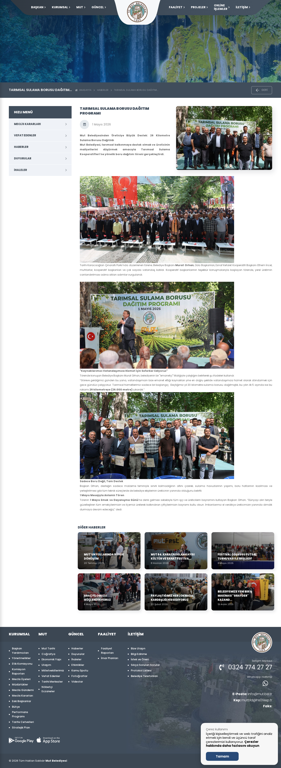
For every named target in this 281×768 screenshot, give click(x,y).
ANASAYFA (85, 90)
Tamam (222, 756)
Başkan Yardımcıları (20, 650)
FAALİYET (175, 7)
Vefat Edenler (25, 135)
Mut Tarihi (48, 648)
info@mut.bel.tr (252, 694)
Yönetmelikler (21, 658)
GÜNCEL (98, 7)
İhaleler (20, 170)
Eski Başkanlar (21, 701)
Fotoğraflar (79, 676)
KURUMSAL (60, 7)
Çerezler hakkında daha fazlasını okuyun (232, 744)
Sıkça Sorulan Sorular (145, 665)
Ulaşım (46, 665)
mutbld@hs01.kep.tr (252, 700)
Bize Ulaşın (138, 648)
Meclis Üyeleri (21, 679)
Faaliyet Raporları (107, 650)
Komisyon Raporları (18, 671)
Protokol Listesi (141, 670)
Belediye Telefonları (144, 676)
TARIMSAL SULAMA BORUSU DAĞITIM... (136, 90)
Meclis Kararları (27, 124)
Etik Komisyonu (22, 664)
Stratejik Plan (21, 727)
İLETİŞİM (242, 7)
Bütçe (16, 707)
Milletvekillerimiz (53, 670)
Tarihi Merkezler (52, 682)
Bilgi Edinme (139, 654)
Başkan (37, 7)
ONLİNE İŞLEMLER (220, 7)
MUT (79, 7)
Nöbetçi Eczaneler (48, 689)
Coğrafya (48, 654)
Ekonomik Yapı (51, 659)
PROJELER (198, 7)
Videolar (77, 682)
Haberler (103, 90)
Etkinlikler (77, 665)
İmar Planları (109, 658)
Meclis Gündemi (23, 690)
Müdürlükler (20, 684)
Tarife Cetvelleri (23, 722)
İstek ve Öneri (140, 659)
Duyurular (22, 158)
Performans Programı (20, 714)
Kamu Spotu (79, 670)
